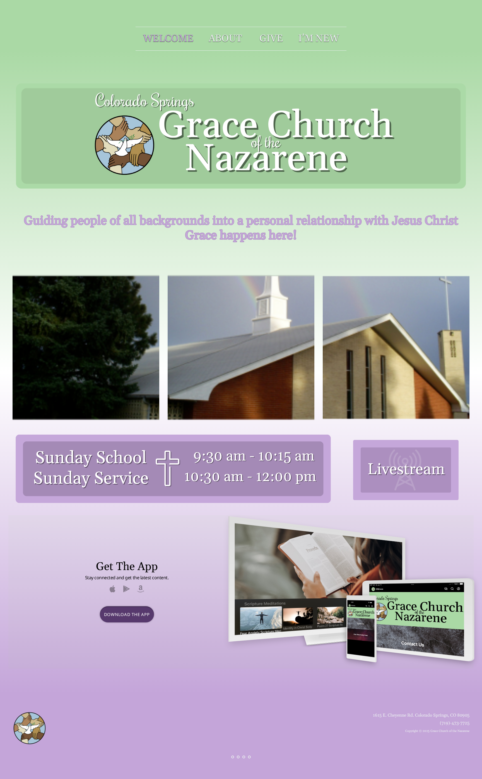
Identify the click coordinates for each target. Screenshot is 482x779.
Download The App (127, 614)
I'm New (318, 39)
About (226, 39)
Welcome (168, 39)
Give (271, 39)
